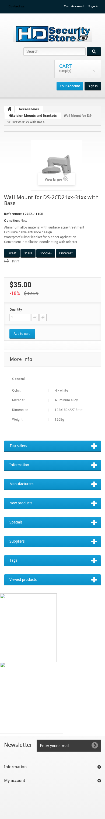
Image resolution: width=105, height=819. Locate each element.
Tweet (11, 253)
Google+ (46, 253)
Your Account (74, 6)
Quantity (15, 309)
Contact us (16, 6)
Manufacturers (21, 484)
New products (20, 503)
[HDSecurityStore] (52, 34)
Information (19, 465)
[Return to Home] (9, 109)
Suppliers (16, 541)
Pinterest (66, 253)
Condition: (12, 221)
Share (28, 253)
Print (15, 261)
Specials (15, 522)
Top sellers (18, 446)
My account (14, 780)
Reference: (13, 214)
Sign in (93, 6)
